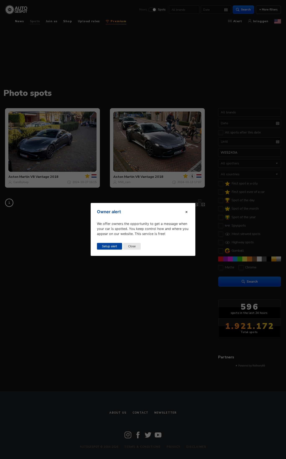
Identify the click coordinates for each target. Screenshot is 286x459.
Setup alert (109, 246)
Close (132, 246)
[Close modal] (186, 212)
